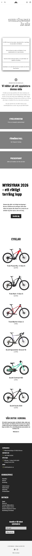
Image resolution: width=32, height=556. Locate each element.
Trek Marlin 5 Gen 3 (16, 322)
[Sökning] (5, 2)
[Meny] (1, 2)
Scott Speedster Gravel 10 (16, 350)
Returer (4, 480)
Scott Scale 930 (16, 406)
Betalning (4, 482)
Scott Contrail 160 (16, 378)
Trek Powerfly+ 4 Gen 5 (16, 266)
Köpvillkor (4, 479)
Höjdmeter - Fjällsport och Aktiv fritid (17, 546)
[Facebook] (15, 549)
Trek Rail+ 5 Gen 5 (16, 294)
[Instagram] (17, 549)
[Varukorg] (30, 2)
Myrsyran (4, 503)
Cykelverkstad (5, 486)
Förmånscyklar (5, 491)
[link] (16, 120)
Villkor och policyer (16, 553)
